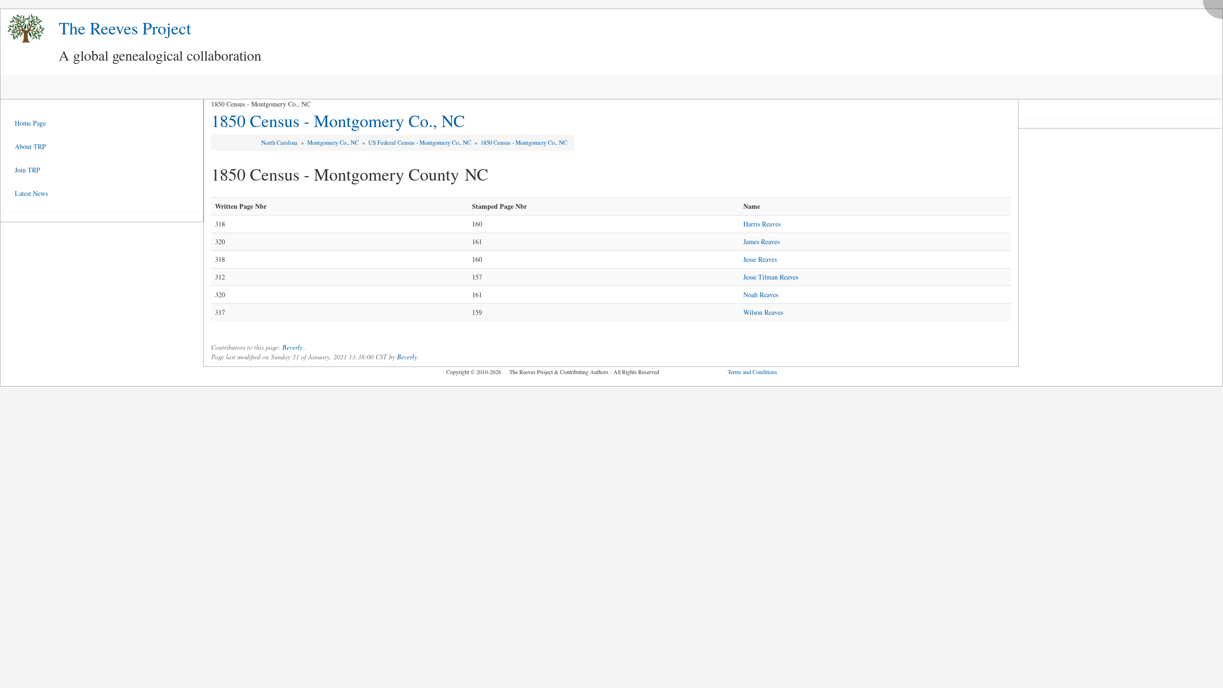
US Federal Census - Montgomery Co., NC (420, 143)
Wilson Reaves (763, 312)
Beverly (292, 347)
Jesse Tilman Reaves (770, 276)
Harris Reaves (762, 223)
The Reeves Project (125, 27)
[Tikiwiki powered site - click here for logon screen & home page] (22, 28)
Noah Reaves (760, 294)
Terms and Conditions (752, 372)
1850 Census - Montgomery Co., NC (338, 120)
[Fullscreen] (1215, 6)
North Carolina (280, 143)
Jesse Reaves (760, 259)
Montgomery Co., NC (333, 143)
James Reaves (761, 241)
